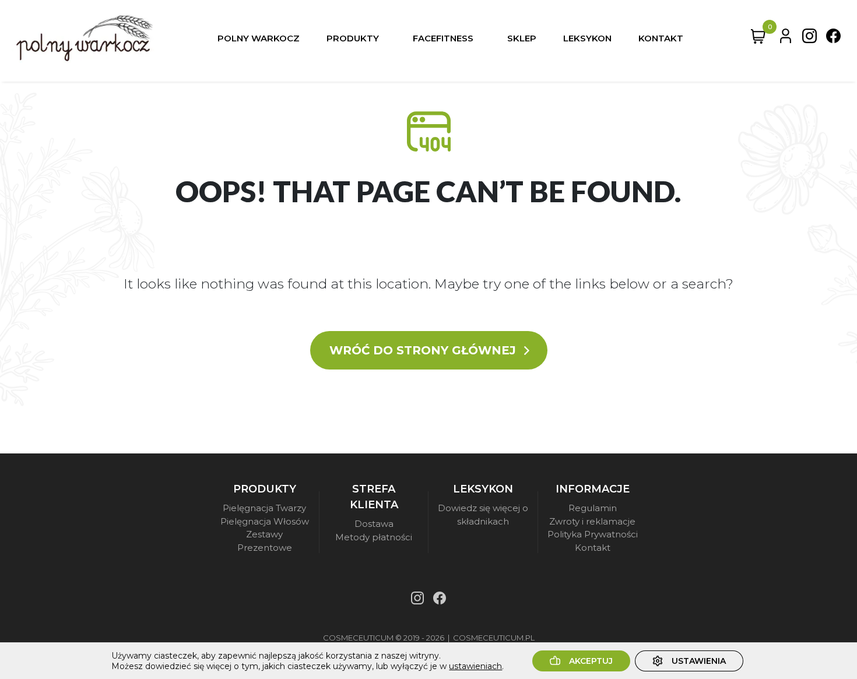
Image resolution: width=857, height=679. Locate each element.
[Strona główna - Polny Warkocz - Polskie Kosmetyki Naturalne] (84, 38)
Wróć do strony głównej (424, 350)
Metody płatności (373, 537)
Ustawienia (699, 661)
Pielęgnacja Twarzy (264, 507)
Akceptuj (591, 661)
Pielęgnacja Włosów (264, 521)
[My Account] (786, 38)
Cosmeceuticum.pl (494, 637)
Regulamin (592, 507)
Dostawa (374, 523)
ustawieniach (475, 666)
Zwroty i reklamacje (592, 521)
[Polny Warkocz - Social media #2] (833, 38)
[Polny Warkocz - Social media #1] (809, 38)
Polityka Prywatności (592, 534)
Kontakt (592, 547)
